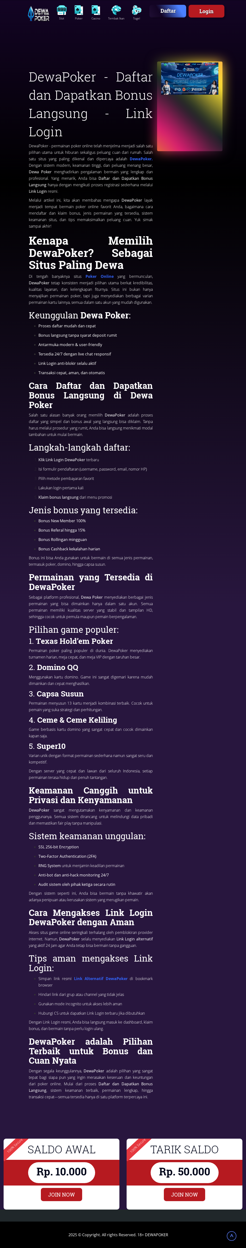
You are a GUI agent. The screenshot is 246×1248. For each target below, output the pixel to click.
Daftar (168, 10)
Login (206, 11)
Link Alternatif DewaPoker (100, 978)
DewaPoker (141, 158)
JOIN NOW (61, 1194)
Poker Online (100, 276)
